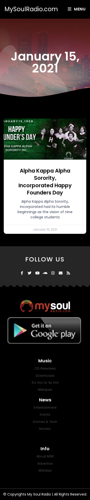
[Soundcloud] (45, 273)
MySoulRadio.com (31, 9)
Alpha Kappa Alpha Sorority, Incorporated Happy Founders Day (45, 181)
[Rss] (68, 273)
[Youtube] (37, 273)
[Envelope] (60, 273)
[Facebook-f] (22, 273)
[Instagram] (53, 273)
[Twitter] (30, 273)
